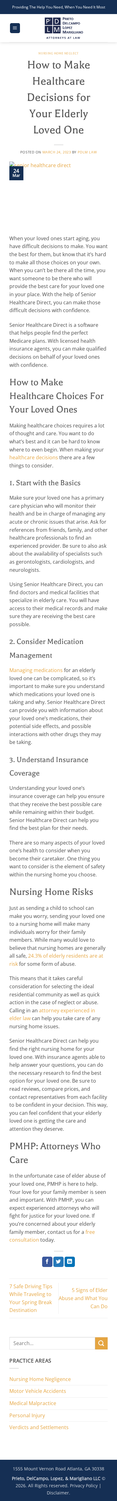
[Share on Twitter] (58, 1262)
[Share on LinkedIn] (70, 1262)
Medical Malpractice (32, 1403)
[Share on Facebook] (47, 1262)
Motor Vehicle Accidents (37, 1391)
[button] (15, 28)
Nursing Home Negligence (40, 1379)
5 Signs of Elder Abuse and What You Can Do (83, 1298)
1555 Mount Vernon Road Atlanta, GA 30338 (58, 1469)
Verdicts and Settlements (39, 1427)
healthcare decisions (33, 457)
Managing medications (36, 670)
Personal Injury (27, 1415)
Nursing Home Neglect (58, 53)
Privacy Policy (84, 1486)
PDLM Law (87, 152)
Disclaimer (58, 1493)
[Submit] (101, 1343)
